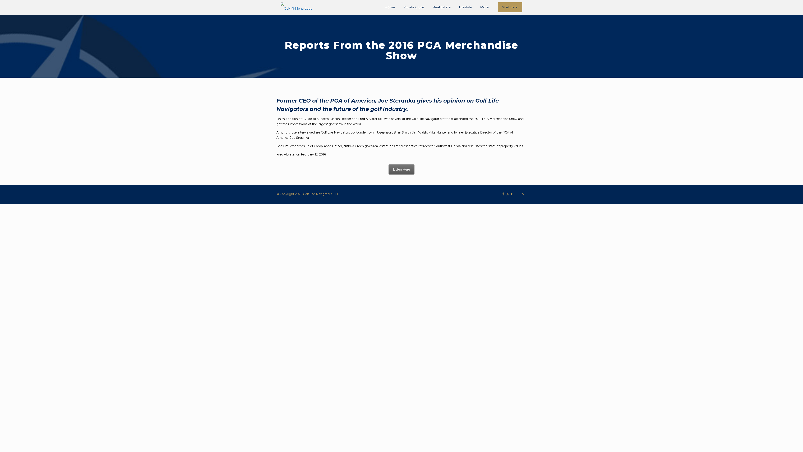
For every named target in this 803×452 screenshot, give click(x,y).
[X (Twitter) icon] (507, 194)
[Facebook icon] (503, 194)
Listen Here (401, 169)
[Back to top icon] (522, 194)
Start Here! (510, 7)
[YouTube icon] (512, 194)
